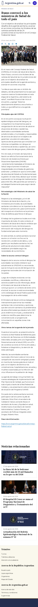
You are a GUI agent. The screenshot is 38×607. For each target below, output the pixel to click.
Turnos (3, 554)
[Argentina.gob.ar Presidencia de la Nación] (13, 3)
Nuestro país (5, 570)
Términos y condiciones (9, 592)
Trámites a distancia (8, 557)
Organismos (5, 576)
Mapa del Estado (7, 579)
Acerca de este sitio (7, 589)
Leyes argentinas (7, 573)
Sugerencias (5, 596)
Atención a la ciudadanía (9, 560)
